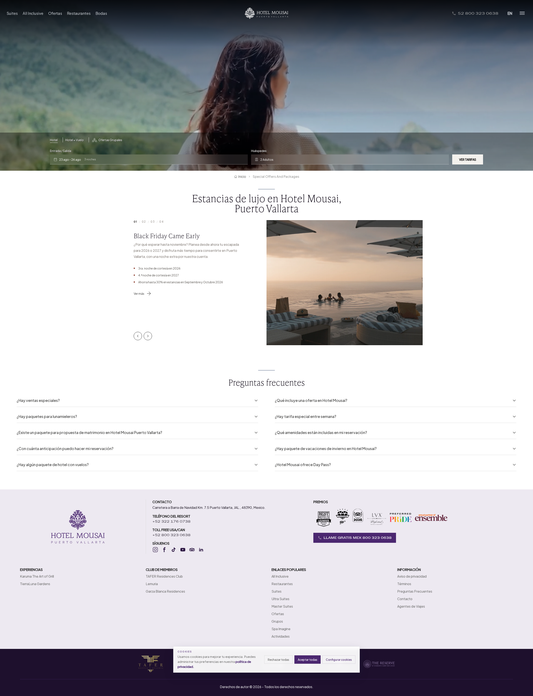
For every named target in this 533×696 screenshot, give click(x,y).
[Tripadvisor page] (192, 550)
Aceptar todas (307, 659)
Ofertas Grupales (110, 140)
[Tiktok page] (174, 550)
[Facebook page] (164, 550)
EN (510, 13)
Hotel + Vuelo (74, 140)
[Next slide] (148, 336)
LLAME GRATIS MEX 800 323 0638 (358, 538)
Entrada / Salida (60, 151)
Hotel (54, 140)
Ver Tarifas (467, 159)
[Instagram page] (155, 550)
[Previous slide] (138, 336)
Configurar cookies (339, 659)
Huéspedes (258, 151)
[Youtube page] (183, 550)
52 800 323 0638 (478, 13)
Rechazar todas (278, 659)
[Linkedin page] (201, 550)
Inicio (242, 176)
